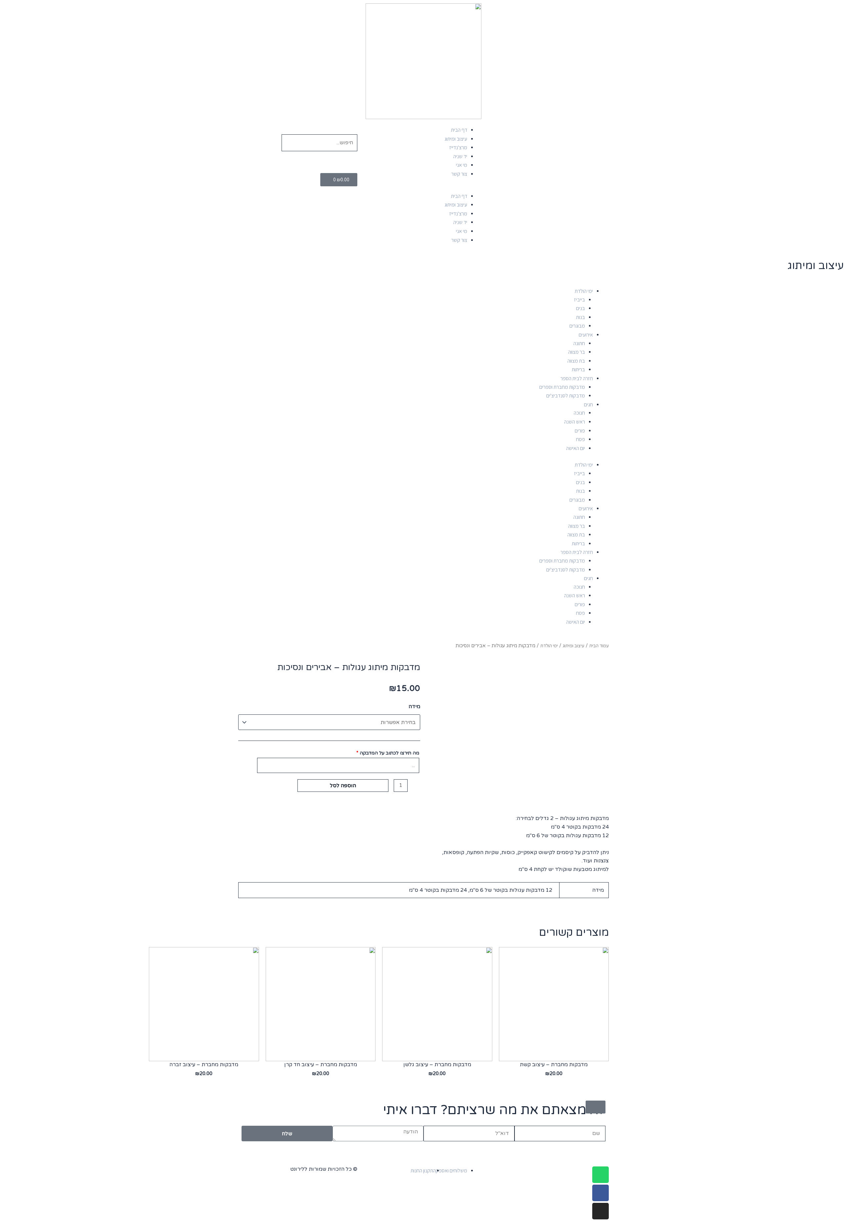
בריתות (578, 369)
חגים (588, 404)
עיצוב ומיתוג (455, 138)
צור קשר (459, 173)
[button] (423, 189)
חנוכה (579, 412)
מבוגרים (577, 325)
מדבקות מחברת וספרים (562, 387)
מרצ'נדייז (458, 147)
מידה (414, 706)
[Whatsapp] (600, 1174)
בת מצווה (576, 360)
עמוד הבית (599, 645)
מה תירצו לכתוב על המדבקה (387, 753)
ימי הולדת (584, 291)
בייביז (579, 299)
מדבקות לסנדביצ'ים (565, 395)
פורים (580, 430)
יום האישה (575, 448)
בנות (580, 317)
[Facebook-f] (600, 1193)
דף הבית (459, 129)
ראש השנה (574, 421)
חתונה (579, 343)
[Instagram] (600, 1211)
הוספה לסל (343, 785)
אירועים (586, 334)
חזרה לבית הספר (576, 378)
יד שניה (460, 156)
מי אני (461, 164)
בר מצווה (576, 351)
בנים (580, 308)
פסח (580, 439)
